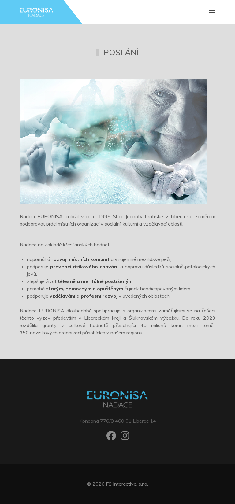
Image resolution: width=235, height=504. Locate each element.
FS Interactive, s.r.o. (127, 484)
